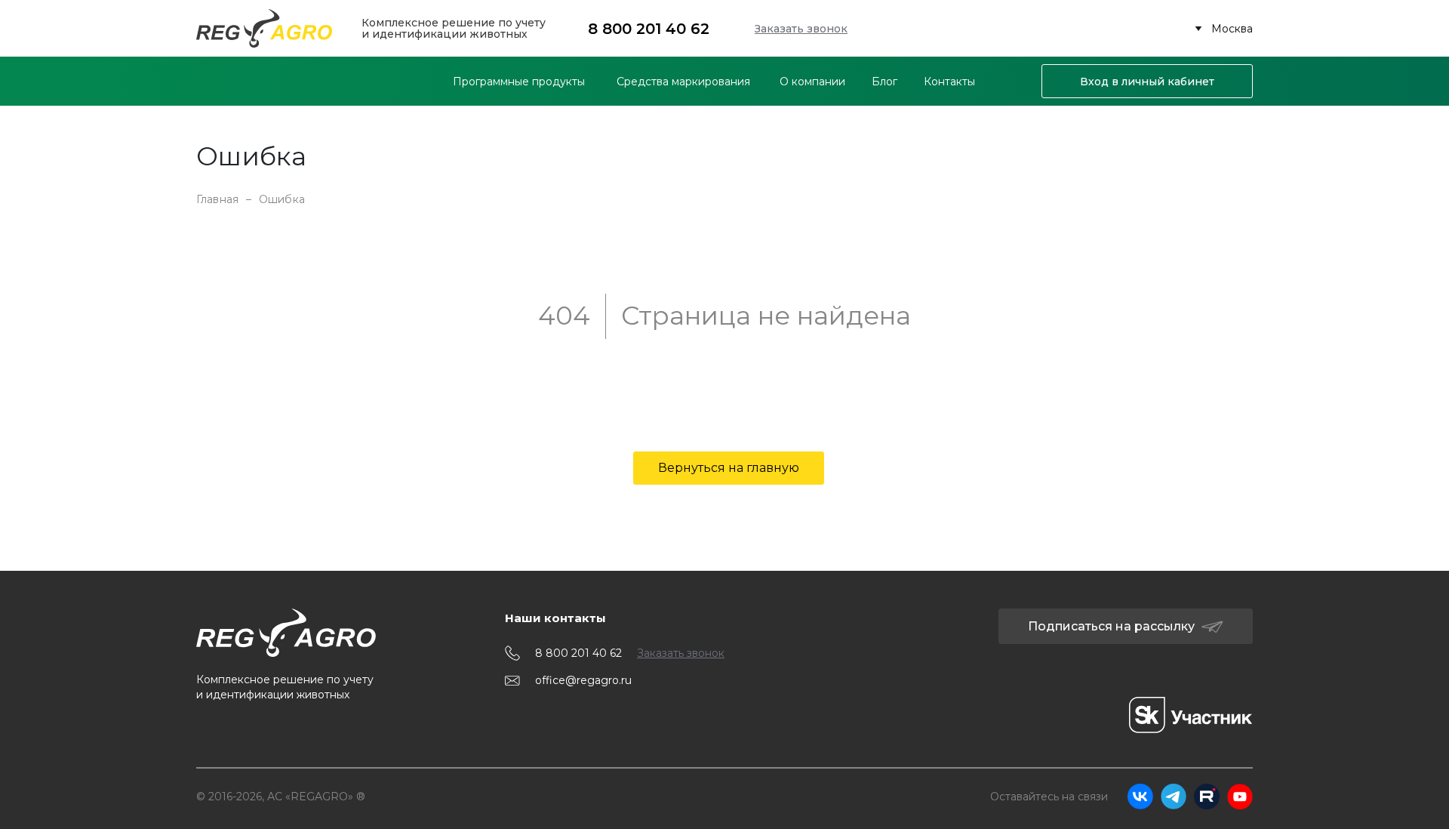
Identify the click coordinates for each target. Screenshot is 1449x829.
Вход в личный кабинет (1147, 81)
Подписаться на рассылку (1111, 626)
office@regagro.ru (583, 680)
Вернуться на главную (728, 468)
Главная (217, 199)
